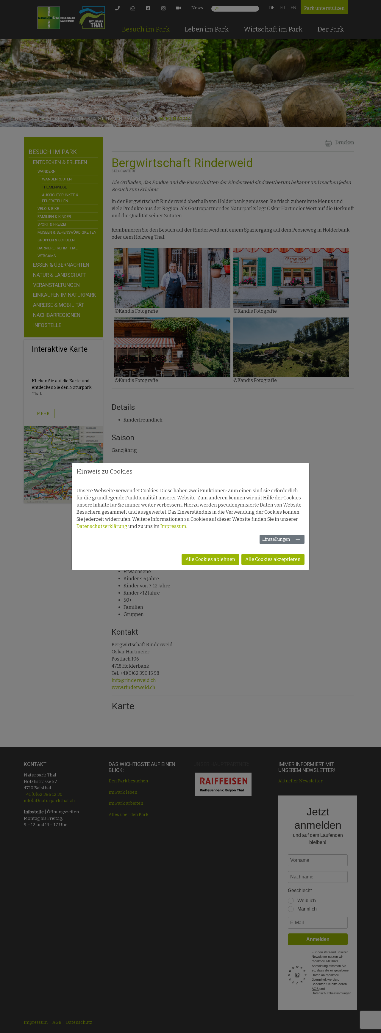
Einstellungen (276, 539)
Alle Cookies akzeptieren (273, 559)
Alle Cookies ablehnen (210, 559)
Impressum (173, 526)
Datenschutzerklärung (101, 526)
